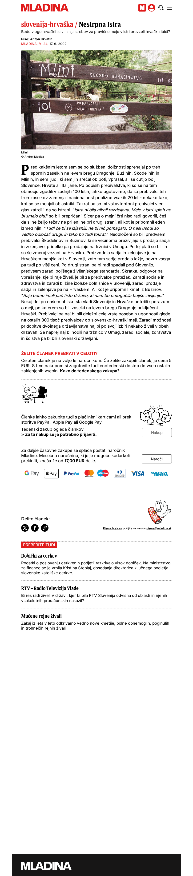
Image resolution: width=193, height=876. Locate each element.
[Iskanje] (161, 8)
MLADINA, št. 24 (34, 44)
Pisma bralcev (112, 528)
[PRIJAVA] (151, 8)
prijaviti (87, 434)
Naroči (157, 459)
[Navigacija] (169, 7)
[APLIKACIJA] (142, 8)
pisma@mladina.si (158, 528)
